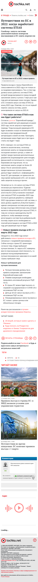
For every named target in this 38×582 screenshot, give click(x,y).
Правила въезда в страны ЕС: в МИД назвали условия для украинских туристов (17, 403)
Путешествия (6, 51)
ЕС (19, 358)
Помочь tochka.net (19, 15)
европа (10, 358)
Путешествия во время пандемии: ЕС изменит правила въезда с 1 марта (18, 446)
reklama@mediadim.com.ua (8, 560)
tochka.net (12, 41)
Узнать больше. (5, 576)
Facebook (25, 343)
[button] (30, 10)
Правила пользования (7, 570)
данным (12, 120)
